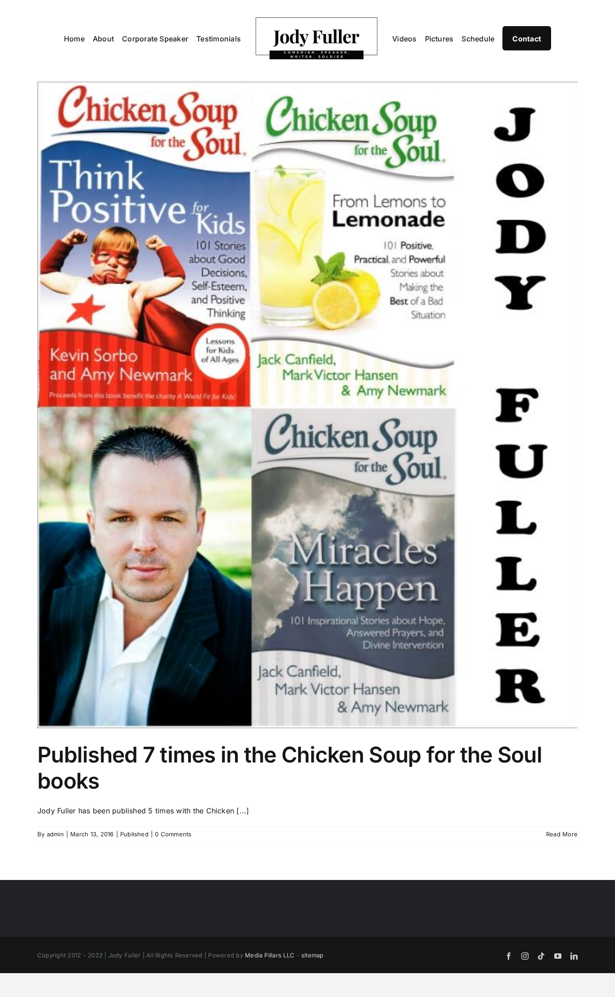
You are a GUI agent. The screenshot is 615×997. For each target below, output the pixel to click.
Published (134, 834)
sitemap (312, 955)
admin (55, 834)
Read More (562, 834)
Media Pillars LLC (269, 955)
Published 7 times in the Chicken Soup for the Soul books (289, 767)
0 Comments (173, 834)
